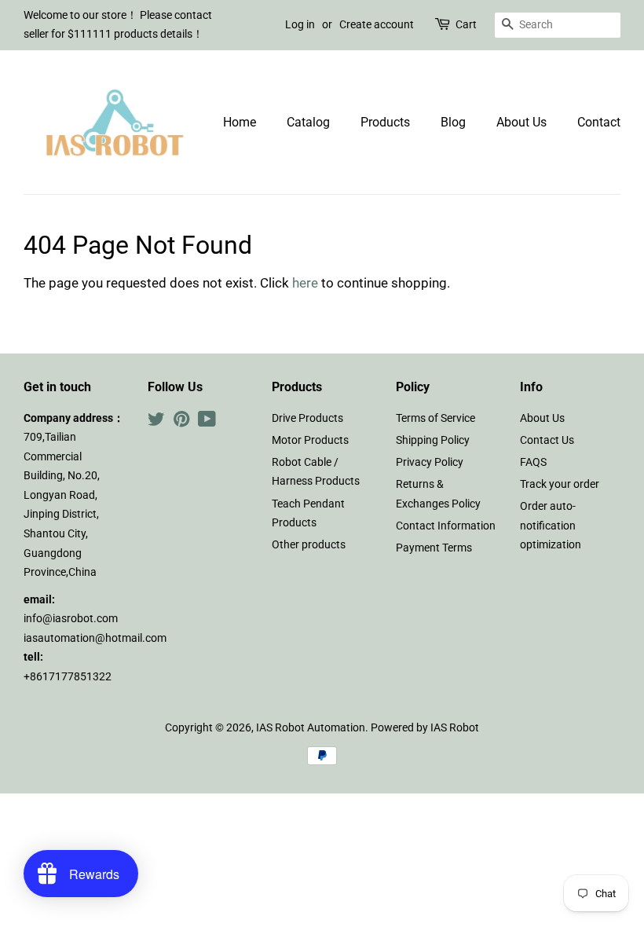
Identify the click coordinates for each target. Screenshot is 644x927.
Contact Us (547, 440)
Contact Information (446, 526)
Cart (466, 24)
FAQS (533, 462)
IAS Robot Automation (310, 728)
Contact (598, 122)
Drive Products (307, 418)
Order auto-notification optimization (550, 525)
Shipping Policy (433, 440)
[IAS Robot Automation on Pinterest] (181, 422)
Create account (376, 24)
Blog (453, 122)
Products (385, 122)
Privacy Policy (429, 462)
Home (239, 122)
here (305, 283)
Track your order (559, 484)
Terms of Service (435, 418)
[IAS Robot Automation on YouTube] (207, 422)
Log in (300, 24)
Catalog (308, 122)
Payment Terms (434, 548)
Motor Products (310, 440)
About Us (521, 122)
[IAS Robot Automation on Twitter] (156, 422)
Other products (309, 544)
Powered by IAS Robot (425, 728)
